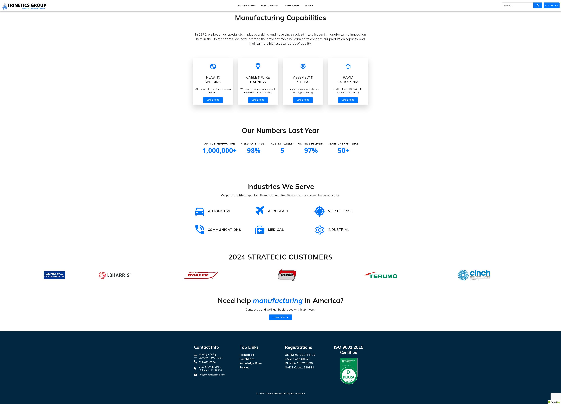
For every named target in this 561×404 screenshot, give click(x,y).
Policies (244, 367)
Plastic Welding (270, 5)
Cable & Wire (292, 5)
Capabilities (246, 359)
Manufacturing (246, 5)
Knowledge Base (250, 363)
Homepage (246, 354)
